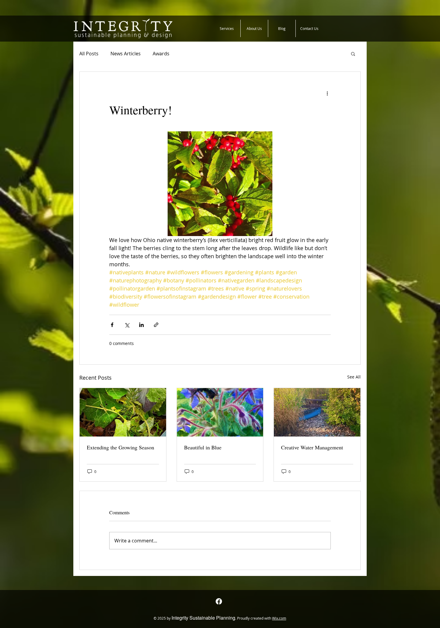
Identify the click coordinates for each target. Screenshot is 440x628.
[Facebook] (219, 601)
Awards (161, 53)
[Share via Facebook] (112, 325)
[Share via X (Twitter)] (127, 325)
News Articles (125, 53)
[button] (353, 53)
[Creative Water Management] (317, 412)
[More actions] (327, 93)
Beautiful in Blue (202, 447)
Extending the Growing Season (120, 447)
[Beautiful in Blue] (220, 412)
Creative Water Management (312, 447)
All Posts (88, 53)
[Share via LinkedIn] (141, 325)
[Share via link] (156, 325)
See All (354, 377)
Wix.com (279, 618)
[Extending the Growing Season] (123, 412)
